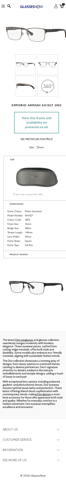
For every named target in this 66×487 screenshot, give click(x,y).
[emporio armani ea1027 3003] (25, 64)
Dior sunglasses (24, 340)
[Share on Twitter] (33, 324)
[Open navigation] (3, 6)
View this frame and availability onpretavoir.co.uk (36, 122)
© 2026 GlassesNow (33, 475)
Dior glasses (44, 394)
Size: (31, 147)
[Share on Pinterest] (55, 324)
